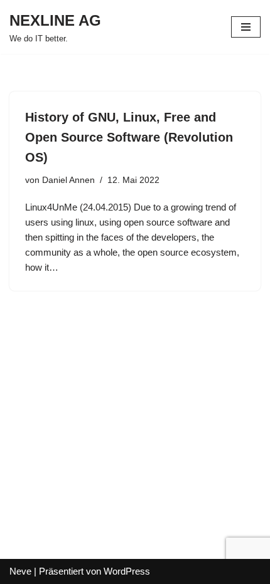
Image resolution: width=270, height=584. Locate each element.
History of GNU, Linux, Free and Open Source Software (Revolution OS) (129, 137)
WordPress (127, 571)
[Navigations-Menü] (246, 27)
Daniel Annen (68, 180)
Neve (20, 571)
